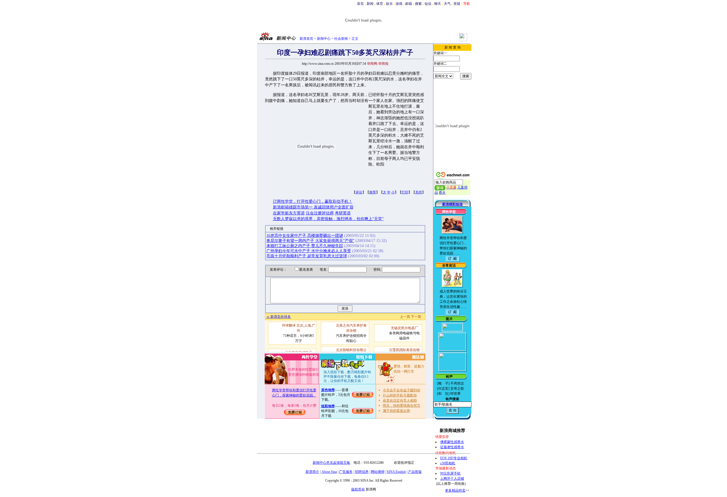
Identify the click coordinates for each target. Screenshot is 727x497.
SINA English (396, 472)
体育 (379, 4)
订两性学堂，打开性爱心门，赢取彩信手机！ (312, 201)
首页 (360, 4)
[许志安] (443, 388)
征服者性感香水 (452, 447)
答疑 (457, 4)
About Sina (329, 472)
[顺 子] (443, 383)
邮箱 (408, 4)
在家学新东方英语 (289, 213)
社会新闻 (341, 39)
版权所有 (358, 489)
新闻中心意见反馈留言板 (331, 463)
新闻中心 (324, 39)
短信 (428, 4)
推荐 (372, 192)
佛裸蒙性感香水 (452, 442)
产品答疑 (415, 472)
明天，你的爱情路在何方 (401, 406)
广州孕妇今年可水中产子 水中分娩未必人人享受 (308, 251)
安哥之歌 (457, 388)
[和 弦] (443, 394)
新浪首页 (306, 39)
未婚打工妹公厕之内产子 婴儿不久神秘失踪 (304, 246)
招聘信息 (362, 472)
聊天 (437, 4)
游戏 (399, 4)
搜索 (418, 4)
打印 (405, 192)
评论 (359, 192)
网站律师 (378, 472)
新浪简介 (312, 472)
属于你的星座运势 (396, 411)
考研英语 (343, 213)
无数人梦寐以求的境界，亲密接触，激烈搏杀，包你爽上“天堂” (328, 219)
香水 (442, 193)
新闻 (370, 4)
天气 (447, 4)
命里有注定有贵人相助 (400, 400)
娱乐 (389, 4)
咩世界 (455, 394)
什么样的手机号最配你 (400, 395)
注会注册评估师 (320, 213)
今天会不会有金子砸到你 (401, 390)
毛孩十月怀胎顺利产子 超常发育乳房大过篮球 (306, 256)
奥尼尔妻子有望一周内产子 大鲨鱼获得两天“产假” (310, 241)
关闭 (418, 192)
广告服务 (346, 472)
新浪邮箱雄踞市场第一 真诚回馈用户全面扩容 (313, 207)
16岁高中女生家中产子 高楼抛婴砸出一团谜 (304, 235)
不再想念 (457, 383)
